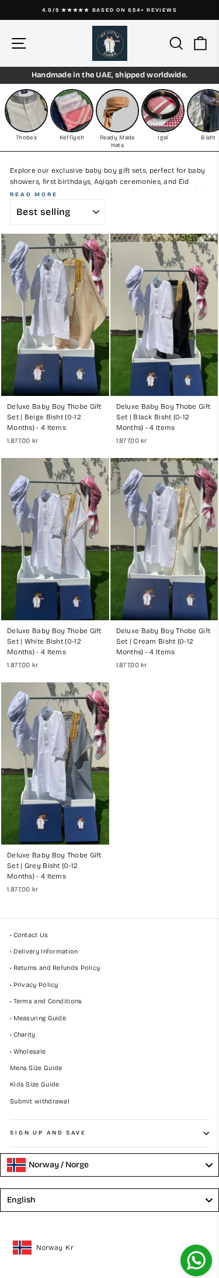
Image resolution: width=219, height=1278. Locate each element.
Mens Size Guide (36, 1068)
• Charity (23, 1034)
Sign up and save (48, 1132)
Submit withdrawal (39, 1101)
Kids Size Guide (35, 1084)
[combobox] (109, 1165)
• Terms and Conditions (46, 1001)
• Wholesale (28, 1051)
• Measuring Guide (38, 1018)
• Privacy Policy (34, 985)
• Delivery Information (44, 951)
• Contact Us (29, 935)
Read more (34, 194)
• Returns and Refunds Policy (55, 968)
